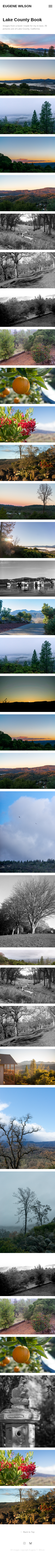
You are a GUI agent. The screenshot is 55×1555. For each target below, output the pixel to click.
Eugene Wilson (17, 6)
